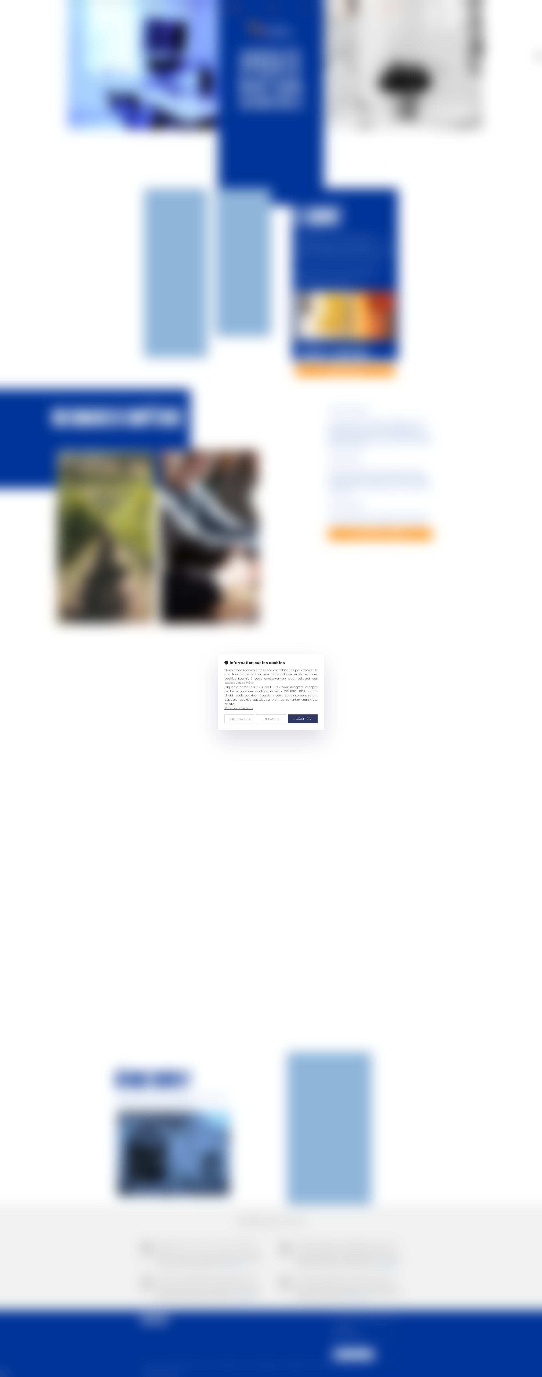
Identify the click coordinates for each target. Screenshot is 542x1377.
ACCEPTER (303, 719)
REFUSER (271, 719)
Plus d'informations (238, 708)
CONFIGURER (239, 719)
